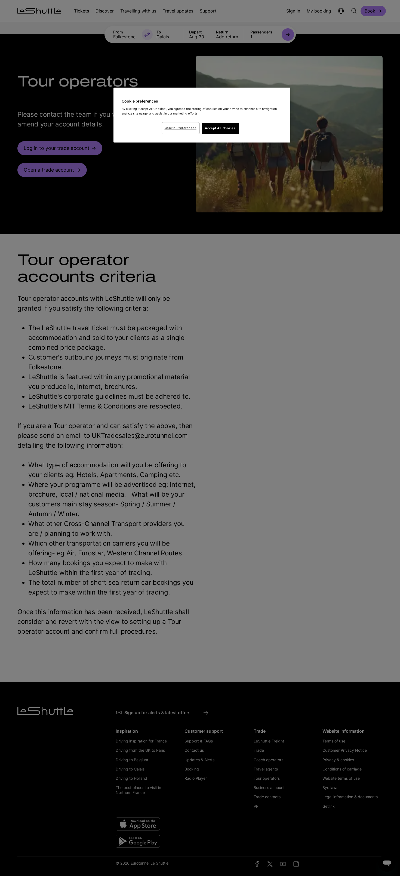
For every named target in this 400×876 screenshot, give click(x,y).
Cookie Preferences (180, 128)
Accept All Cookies (220, 128)
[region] (201, 115)
